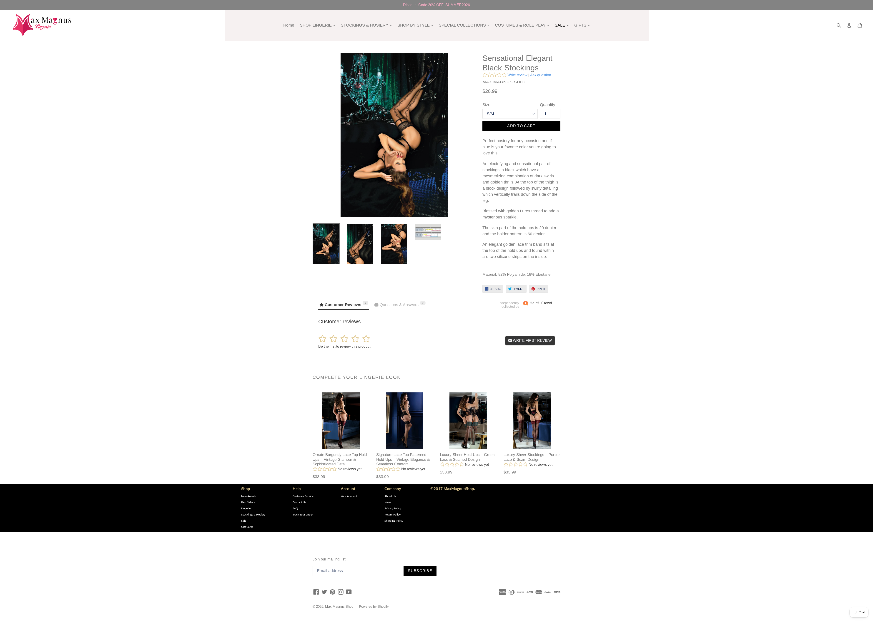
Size (486, 104)
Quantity (547, 104)
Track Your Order (303, 514)
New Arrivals (248, 496)
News (387, 502)
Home (288, 25)
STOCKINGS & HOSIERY (367, 25)
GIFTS (583, 25)
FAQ (295, 508)
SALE (563, 25)
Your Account (349, 496)
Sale (243, 520)
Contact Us (299, 502)
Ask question (540, 75)
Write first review (532, 340)
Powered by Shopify (374, 606)
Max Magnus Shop (339, 606)
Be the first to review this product (344, 346)
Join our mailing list (329, 559)
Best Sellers (248, 502)
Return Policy (392, 514)
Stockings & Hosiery (253, 514)
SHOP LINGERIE (318, 25)
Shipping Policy (393, 520)
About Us (390, 496)
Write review (517, 75)
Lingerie (246, 508)
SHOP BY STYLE (416, 25)
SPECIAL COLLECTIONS (465, 25)
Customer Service (303, 496)
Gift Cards (247, 526)
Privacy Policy (392, 508)
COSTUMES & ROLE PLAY (523, 25)
